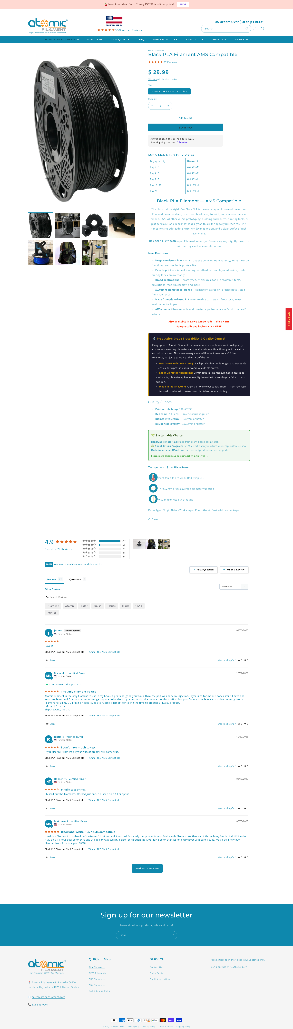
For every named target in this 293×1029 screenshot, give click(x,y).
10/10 (138, 606)
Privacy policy (149, 1026)
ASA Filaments (97, 985)
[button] (61, 39)
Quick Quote (156, 973)
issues (112, 606)
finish (97, 606)
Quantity (152, 99)
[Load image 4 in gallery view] (122, 225)
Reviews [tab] (51, 579)
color (84, 606)
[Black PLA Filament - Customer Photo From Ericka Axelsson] (164, 544)
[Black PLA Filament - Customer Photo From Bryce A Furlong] (151, 544)
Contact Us (156, 967)
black (125, 606)
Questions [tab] (75, 579)
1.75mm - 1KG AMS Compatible (169, 91)
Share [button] (155, 519)
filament (53, 606)
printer (51, 612)
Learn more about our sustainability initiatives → (179, 455)
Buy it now (185, 127)
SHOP (183, 4)
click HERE (223, 321)
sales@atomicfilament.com (48, 997)
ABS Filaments (97, 979)
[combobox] (226, 29)
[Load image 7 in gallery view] (95, 252)
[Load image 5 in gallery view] (40, 252)
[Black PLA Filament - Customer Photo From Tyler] (139, 544)
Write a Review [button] (236, 569)
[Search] (247, 28)
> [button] (147, 868)
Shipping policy (183, 1026)
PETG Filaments (97, 973)
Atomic (69, 606)
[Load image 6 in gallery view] (67, 252)
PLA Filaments (97, 967)
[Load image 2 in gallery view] (67, 225)
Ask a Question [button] (205, 569)
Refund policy (134, 1026)
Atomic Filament (117, 1026)
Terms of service (166, 1026)
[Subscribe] (173, 935)
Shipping (152, 79)
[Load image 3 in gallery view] (95, 225)
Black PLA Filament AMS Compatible (64, 651)
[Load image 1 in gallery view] (40, 225)
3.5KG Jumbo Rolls (99, 990)
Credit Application (160, 979)
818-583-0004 (40, 1004)
